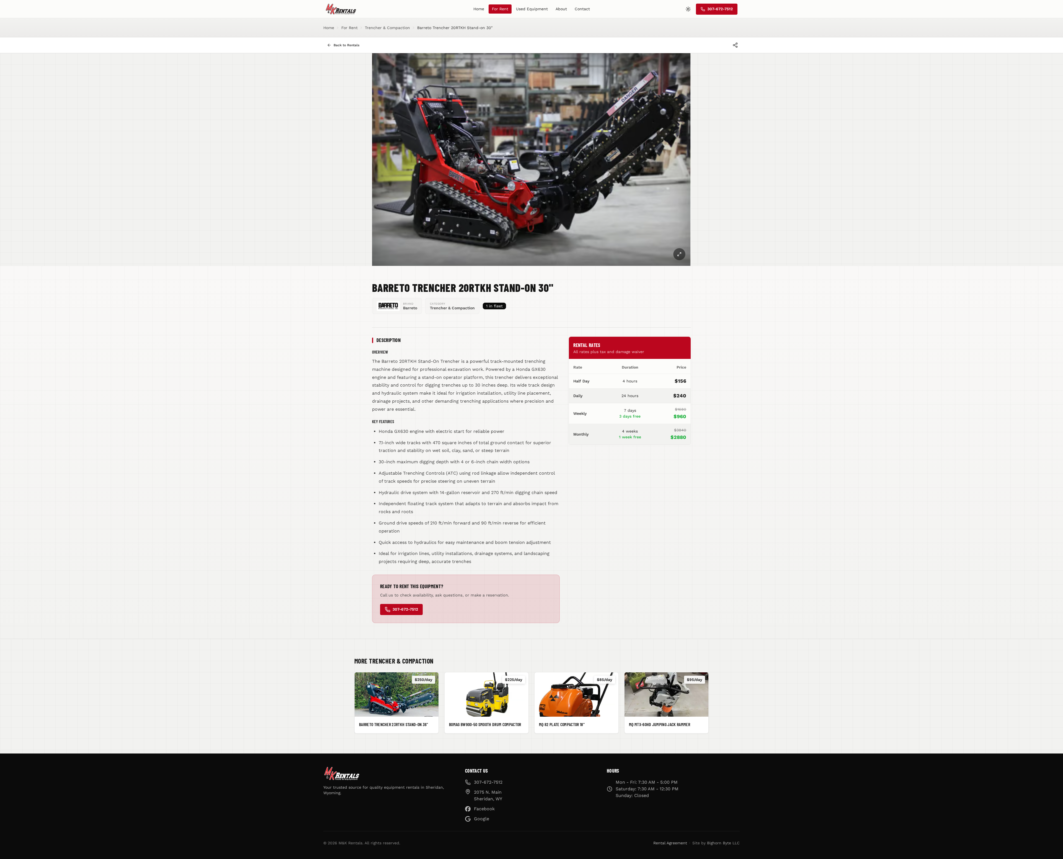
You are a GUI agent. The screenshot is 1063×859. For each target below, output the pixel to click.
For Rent (500, 9)
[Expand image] (679, 254)
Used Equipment (532, 9)
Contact (582, 9)
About (561, 9)
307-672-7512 (405, 609)
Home (478, 9)
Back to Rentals (346, 45)
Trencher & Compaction (387, 27)
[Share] (735, 45)
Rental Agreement (670, 843)
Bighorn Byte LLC (723, 843)
